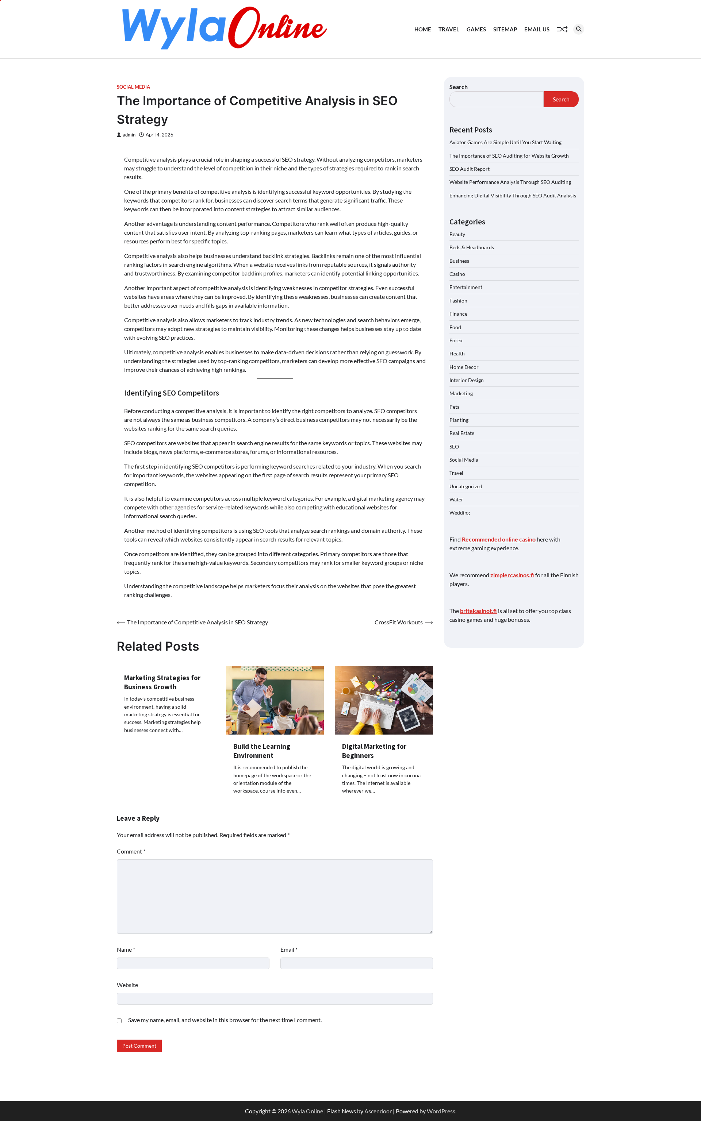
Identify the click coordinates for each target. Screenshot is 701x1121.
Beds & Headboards (471, 247)
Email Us (536, 29)
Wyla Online (307, 1110)
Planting (458, 419)
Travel (448, 29)
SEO (454, 446)
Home (422, 29)
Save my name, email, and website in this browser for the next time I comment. (225, 1019)
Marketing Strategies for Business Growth (162, 682)
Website (127, 984)
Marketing (461, 393)
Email (289, 949)
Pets (454, 406)
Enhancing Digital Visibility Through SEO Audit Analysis (512, 195)
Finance (458, 314)
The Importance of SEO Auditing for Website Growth (509, 155)
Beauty (457, 234)
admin (129, 135)
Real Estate (461, 433)
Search (458, 86)
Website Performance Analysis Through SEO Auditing (510, 182)
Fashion (458, 300)
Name (126, 949)
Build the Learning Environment (261, 751)
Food (455, 327)
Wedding (459, 512)
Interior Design (466, 380)
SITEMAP (505, 29)
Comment (131, 851)
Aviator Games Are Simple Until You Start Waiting (505, 142)
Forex (456, 340)
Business (459, 260)
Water (456, 499)
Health (457, 353)
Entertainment (465, 287)
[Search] (578, 29)
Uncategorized (465, 486)
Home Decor (464, 366)
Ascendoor (378, 1110)
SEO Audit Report (469, 169)
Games (476, 29)
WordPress (441, 1110)
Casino (457, 274)
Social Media (133, 87)
